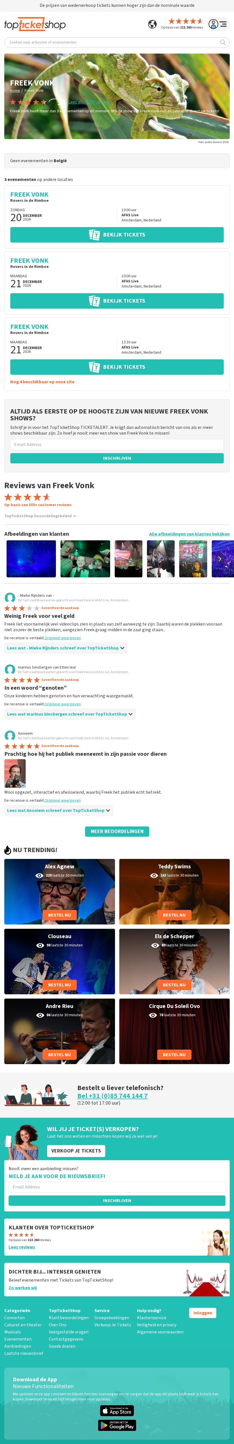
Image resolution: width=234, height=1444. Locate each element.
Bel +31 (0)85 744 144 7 (112, 1096)
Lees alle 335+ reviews (89, 102)
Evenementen (18, 1339)
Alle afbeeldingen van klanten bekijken (189, 534)
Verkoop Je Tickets (112, 1325)
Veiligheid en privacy (156, 1325)
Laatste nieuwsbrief (23, 1353)
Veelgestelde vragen (68, 1332)
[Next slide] (220, 559)
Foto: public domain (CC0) (213, 142)
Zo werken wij (23, 1288)
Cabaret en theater (23, 1325)
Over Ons (57, 1325)
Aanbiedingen (17, 1346)
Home (15, 90)
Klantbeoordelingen (69, 1318)
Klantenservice (151, 1318)
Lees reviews (22, 1247)
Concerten (14, 1318)
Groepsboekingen (111, 1318)
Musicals (12, 1332)
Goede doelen (62, 1346)
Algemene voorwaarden (160, 1332)
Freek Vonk (34, 90)
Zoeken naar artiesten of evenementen (42, 42)
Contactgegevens (66, 1339)
